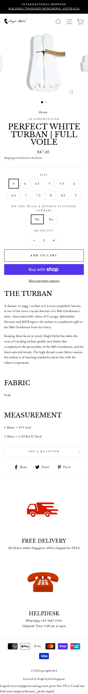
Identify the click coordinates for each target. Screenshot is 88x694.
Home (43, 112)
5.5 (62, 183)
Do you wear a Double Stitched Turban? (44, 208)
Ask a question (44, 451)
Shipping (9, 157)
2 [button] (46, 102)
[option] (44, 6)
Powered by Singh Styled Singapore (44, 679)
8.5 (63, 195)
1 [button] (42, 102)
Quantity (44, 230)
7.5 (38, 195)
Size (44, 174)
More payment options (44, 280)
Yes (51, 219)
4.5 (37, 183)
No (37, 219)
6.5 (13, 195)
